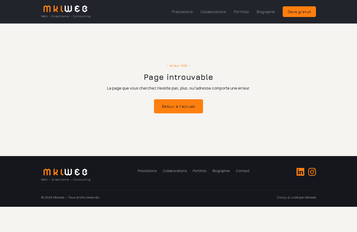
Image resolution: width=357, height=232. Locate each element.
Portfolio (241, 11)
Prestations (182, 11)
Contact (243, 170)
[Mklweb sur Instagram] (312, 172)
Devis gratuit (299, 11)
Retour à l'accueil (178, 106)
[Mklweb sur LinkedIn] (300, 172)
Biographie (266, 11)
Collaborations (213, 11)
